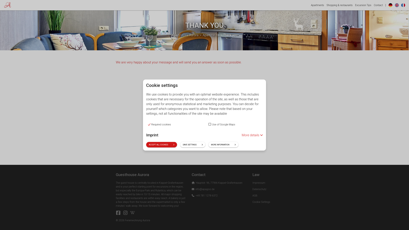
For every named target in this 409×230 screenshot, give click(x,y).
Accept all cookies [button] (158, 144)
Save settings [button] (190, 144)
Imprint (152, 135)
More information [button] (220, 144)
